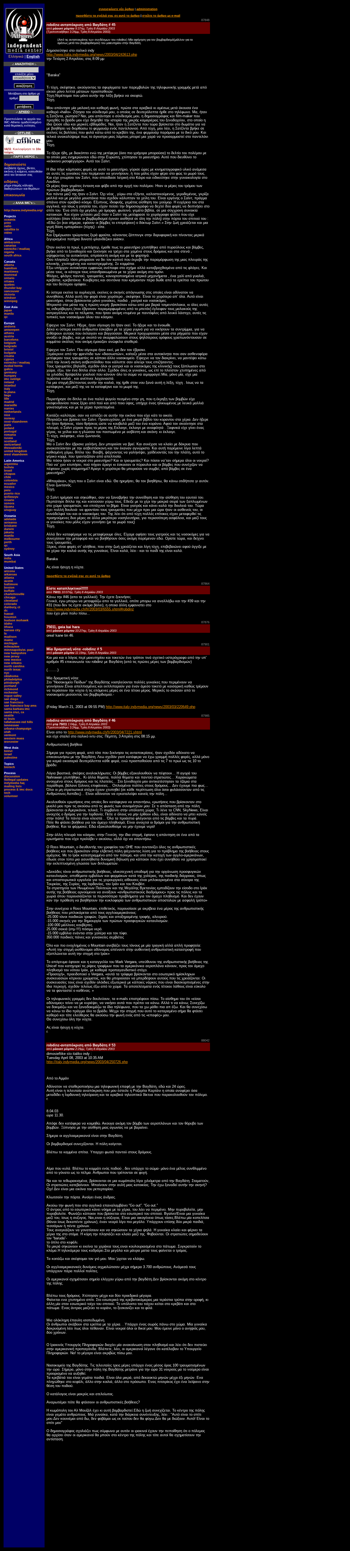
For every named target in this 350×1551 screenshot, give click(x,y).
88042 (205, 1040)
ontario (9, 278)
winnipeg (11, 301)
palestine (10, 757)
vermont (10, 735)
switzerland (12, 444)
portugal (10, 431)
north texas (12, 669)
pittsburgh (11, 682)
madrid (9, 401)
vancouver (11, 291)
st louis (9, 718)
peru (7, 490)
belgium (10, 342)
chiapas (9, 473)
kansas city (12, 630)
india (7, 558)
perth (8, 542)
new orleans (13, 663)
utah (7, 731)
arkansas (10, 574)
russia (8, 438)
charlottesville (14, 594)
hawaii (8, 613)
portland (10, 685)
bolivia (9, 467)
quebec (9, 284)
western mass (14, 738)
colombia (11, 480)
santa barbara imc (17, 708)
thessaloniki (13, 447)
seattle (9, 715)
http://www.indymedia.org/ (23, 210)
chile (7, 477)
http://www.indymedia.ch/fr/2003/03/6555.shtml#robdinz (90, 609)
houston (10, 617)
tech (7, 792)
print (7, 222)
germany (10, 372)
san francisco (14, 702)
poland (9, 428)
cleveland (11, 600)
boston (9, 587)
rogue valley (13, 695)
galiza (8, 369)
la (5, 633)
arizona (9, 571)
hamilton (10, 268)
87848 (205, 20)
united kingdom (15, 451)
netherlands (12, 411)
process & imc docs (18, 789)
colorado (10, 603)
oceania (9, 219)
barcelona (11, 339)
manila (9, 313)
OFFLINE (24, 132)
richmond (11, 689)
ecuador (10, 483)
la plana (9, 392)
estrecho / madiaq (17, 248)
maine (8, 640)
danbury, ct (12, 607)
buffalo (9, 590)
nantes (9, 408)
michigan (11, 643)
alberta (9, 265)
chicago (10, 597)
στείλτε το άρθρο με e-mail (161, 15)
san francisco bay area (20, 705)
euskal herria (13, 365)
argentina (11, 464)
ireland (9, 382)
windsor (10, 297)
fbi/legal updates (16, 779)
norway (9, 418)
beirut (8, 751)
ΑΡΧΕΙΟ (24, 111)
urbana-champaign (17, 728)
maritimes (11, 271)
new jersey (11, 656)
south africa (12, 255)
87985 (205, 715)
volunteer (11, 796)
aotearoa (10, 522)
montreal (10, 274)
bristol (8, 349)
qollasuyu (11, 496)
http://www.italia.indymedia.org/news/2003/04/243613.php (91, 54)
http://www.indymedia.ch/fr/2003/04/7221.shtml (105, 732)
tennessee (11, 725)
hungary (10, 375)
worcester (11, 741)
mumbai (10, 561)
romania (10, 434)
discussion (12, 776)
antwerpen (11, 329)
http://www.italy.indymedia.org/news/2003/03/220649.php (150, 707)
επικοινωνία (14, 195)
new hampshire (15, 653)
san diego (11, 699)
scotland (10, 441)
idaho (8, 623)
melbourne (12, 538)
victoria (9, 294)
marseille (10, 405)
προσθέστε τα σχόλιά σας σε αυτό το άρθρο (108, 15)
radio (7, 226)
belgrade (10, 346)
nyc (6, 672)
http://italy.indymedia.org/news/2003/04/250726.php (87, 1062)
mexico (9, 486)
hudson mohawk (16, 620)
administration (147, 9)
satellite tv (11, 229)
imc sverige (12, 379)
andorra (9, 326)
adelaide (10, 519)
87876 (205, 622)
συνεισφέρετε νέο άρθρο (116, 9)
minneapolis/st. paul (18, 649)
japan (8, 310)
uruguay (10, 509)
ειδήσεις (11, 182)
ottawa (9, 281)
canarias (10, 245)
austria (9, 336)
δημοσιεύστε (15, 164)
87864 (205, 583)
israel (8, 754)
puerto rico (12, 493)
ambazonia (12, 242)
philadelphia (13, 679)
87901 (205, 644)
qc (6, 316)
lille (6, 398)
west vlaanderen (16, 454)
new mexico (12, 659)
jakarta (9, 532)
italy (7, 388)
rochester (11, 692)
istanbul (10, 385)
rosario (9, 500)
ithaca (8, 626)
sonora (9, 503)
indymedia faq (14, 783)
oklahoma (11, 676)
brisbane (10, 525)
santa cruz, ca (14, 712)
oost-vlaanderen (16, 421)
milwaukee (11, 646)
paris (7, 424)
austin (8, 581)
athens (9, 333)
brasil (8, 470)
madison (10, 636)
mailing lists (13, 786)
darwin (9, 529)
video (8, 232)
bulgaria (10, 352)
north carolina (14, 666)
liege (7, 395)
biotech (9, 767)
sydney (9, 548)
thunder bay (13, 287)
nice (7, 415)
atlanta (9, 577)
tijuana (9, 506)
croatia (9, 356)
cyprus (9, 359)
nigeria (9, 252)
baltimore (11, 584)
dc (6, 610)
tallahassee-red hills (18, 722)
